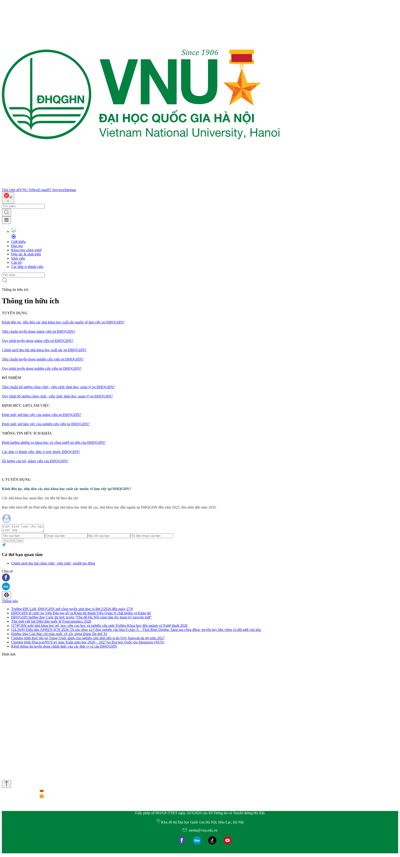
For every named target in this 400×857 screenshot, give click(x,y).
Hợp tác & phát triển (26, 254)
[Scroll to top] (6, 784)
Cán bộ (16, 262)
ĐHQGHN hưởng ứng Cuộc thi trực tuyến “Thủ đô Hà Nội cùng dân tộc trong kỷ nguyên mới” (81, 617)
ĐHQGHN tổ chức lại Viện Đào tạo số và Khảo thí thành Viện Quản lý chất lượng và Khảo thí (81, 613)
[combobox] (8, 198)
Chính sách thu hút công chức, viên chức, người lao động (53, 563)
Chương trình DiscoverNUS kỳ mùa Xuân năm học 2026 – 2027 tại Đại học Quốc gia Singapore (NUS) (87, 642)
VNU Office (28, 190)
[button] (200, 577)
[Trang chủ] (141, 186)
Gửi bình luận (13, 540)
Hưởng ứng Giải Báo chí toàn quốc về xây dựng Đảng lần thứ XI (59, 634)
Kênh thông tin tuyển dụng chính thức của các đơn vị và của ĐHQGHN (64, 646)
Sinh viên (18, 258)
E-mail (43, 190)
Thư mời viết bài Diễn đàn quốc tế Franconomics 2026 (51, 621)
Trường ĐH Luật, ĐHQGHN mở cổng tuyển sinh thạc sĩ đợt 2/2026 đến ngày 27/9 (72, 609)
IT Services (56, 190)
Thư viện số (10, 190)
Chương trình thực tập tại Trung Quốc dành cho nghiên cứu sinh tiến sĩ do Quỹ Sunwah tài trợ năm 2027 (88, 638)
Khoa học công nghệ (26, 250)
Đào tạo (17, 246)
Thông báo (10, 601)
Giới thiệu (18, 242)
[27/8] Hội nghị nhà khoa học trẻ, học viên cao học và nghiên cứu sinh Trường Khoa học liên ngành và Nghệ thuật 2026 (99, 625)
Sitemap (70, 190)
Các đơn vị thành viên (27, 267)
